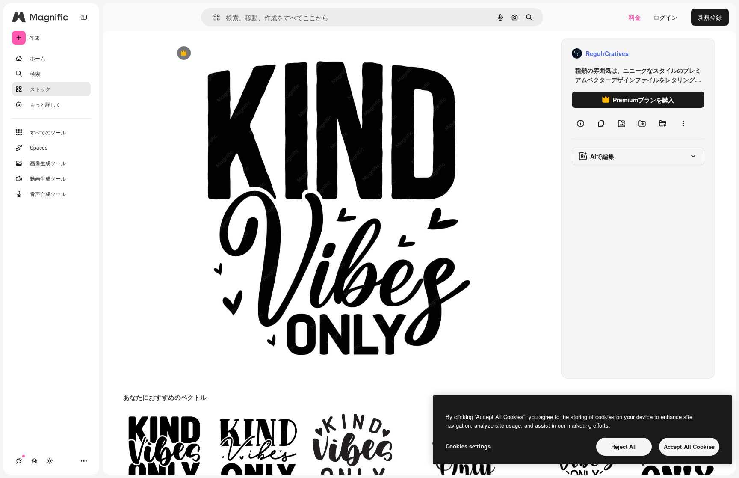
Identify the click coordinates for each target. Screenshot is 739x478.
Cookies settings (468, 446)
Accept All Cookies (689, 446)
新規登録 (710, 17)
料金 (635, 17)
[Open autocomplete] (213, 17)
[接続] (19, 461)
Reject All (624, 446)
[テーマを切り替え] (49, 461)
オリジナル (227, 53)
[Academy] (34, 461)
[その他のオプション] (683, 123)
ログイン (665, 17)
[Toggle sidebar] (84, 17)
